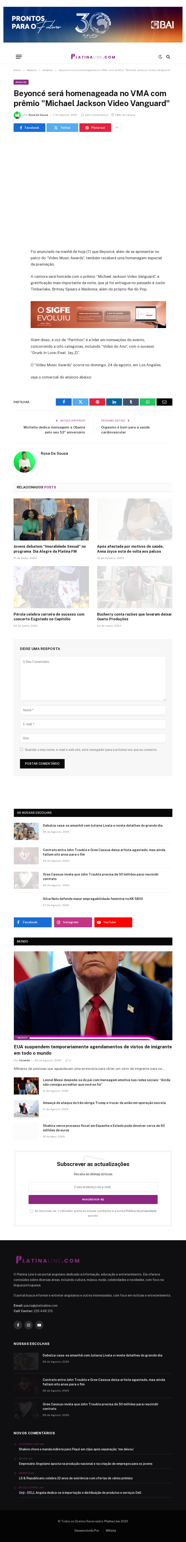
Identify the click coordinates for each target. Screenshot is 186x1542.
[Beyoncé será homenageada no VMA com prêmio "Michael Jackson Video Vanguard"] (93, 189)
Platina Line (112, 1521)
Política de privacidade (141, 1211)
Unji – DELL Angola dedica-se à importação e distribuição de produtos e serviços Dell (80, 1492)
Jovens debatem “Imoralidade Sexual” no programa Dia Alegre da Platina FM (50, 549)
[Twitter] (18, 274)
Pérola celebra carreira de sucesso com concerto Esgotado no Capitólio (49, 616)
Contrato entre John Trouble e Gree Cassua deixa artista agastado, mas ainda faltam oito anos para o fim (104, 852)
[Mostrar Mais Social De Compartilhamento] (116, 127)
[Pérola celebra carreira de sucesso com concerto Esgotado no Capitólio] (51, 587)
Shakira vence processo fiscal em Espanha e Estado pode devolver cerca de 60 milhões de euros (104, 1128)
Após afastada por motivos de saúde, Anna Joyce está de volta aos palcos (130, 549)
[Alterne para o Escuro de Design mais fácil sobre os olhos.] (160, 57)
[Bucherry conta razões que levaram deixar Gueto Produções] (134, 587)
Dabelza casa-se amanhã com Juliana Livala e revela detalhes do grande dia (103, 825)
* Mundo (22, 1037)
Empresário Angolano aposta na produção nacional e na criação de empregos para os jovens (85, 1464)
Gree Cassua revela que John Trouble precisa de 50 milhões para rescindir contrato (101, 877)
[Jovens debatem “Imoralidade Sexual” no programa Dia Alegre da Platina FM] (51, 519)
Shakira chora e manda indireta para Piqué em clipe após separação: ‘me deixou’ (76, 1449)
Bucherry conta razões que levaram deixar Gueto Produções (134, 616)
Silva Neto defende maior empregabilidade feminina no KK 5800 (93, 899)
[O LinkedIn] (18, 286)
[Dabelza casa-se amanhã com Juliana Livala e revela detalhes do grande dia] (26, 831)
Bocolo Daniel (29, 1487)
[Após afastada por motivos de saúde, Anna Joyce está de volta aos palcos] (134, 519)
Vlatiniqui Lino (29, 1444)
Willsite (111, 1530)
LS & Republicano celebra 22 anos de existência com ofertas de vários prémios (76, 1478)
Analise (21, 82)
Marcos (24, 1473)
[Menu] (19, 57)
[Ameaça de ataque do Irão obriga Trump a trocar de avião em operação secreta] (26, 1108)
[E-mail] (18, 309)
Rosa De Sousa (38, 115)
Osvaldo (24, 1060)
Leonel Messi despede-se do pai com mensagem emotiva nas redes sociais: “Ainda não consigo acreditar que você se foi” (106, 1082)
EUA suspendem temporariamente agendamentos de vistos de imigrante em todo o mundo (93, 1050)
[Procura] (167, 57)
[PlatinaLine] (93, 56)
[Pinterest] (18, 297)
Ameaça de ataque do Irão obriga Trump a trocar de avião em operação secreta (104, 1103)
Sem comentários (96, 115)
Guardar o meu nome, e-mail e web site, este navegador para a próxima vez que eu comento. (91, 750)
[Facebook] (18, 263)
